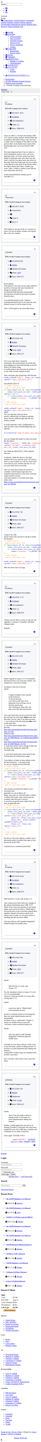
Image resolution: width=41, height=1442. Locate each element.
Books (7, 1339)
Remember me (8, 1172)
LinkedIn (8, 1416)
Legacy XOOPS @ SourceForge (17, 1382)
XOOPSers (9, 1328)
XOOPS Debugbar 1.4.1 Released (17, 1263)
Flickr (7, 1418)
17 (18, 125)
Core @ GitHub (11, 1374)
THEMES (11, 57)
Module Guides (11, 1346)
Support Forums (11, 1363)
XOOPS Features (16, 41)
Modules (27, 1141)
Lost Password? (26, 1177)
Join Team (9, 1395)
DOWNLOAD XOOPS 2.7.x (18, 75)
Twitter (8, 1424)
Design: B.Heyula (20, 1438)
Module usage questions (14, 83)
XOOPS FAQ (12, 65)
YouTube (8, 1420)
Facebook (9, 1414)
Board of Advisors (12, 1324)
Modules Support (13, 22)
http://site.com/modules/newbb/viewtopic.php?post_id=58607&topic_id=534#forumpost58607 (21, 737)
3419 (19, 273)
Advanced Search (7, 1190)
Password (4, 1167)
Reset (13, 1174)
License (13, 47)
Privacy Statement (16, 45)
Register (13, 71)
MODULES (12, 59)
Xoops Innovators (11, 1326)
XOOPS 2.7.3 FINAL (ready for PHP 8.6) (19, 1217)
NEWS (10, 55)
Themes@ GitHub (12, 1359)
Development (6, 25)
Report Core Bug (11, 1405)
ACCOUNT (12, 67)
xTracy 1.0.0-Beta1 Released (15, 1281)
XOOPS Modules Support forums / (18, 81)
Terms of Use (6, 1432)
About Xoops (10, 1320)
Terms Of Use (15, 43)
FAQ (7, 1341)
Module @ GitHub (17, 61)
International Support (18, 25)
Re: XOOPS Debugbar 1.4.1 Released (18, 1199)
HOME (10, 32)
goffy (19, 1213)
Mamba (14, 1093)
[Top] (34, 180)
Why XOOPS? (15, 39)
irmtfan (14, 265)
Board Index (14, 51)
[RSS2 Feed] (14, 1434)
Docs (21, 1141)
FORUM (11, 49)
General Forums (19, 20)
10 (35, 1077)
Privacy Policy (17, 1432)
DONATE (31, 1139)
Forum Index (8, 20)
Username (4, 1162)
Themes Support (26, 22)
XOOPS (10, 35)
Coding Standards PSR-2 (14, 1384)
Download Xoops (11, 1354)
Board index (9, 79)
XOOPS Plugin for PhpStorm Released (18, 1245)
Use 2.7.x (14, 1141)
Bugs (33, 1141)
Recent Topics (15, 53)
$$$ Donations (10, 1393)
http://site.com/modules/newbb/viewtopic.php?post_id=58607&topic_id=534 (20, 743)
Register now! (14, 1177)
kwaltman (15, 117)
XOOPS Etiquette (11, 1330)
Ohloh (7, 1422)
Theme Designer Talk (15, 27)
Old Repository (15, 63)
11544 (19, 1100)
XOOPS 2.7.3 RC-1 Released (15, 1254)
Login (12, 69)
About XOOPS (15, 37)
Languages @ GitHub (13, 1361)
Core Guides (10, 1343)
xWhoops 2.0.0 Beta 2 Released (16, 1272)
